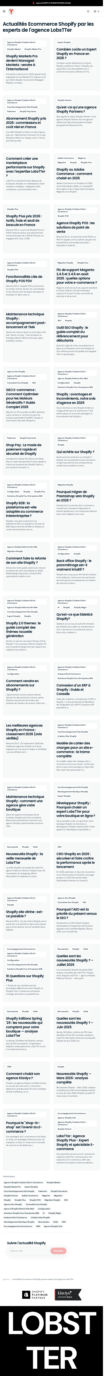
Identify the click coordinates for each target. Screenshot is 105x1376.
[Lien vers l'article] (26, 64)
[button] (4, 11)
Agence (6, 1279)
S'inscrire (58, 1250)
